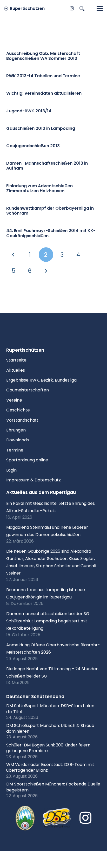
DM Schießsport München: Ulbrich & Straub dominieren (50, 728)
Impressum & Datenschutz (33, 480)
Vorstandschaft (22, 420)
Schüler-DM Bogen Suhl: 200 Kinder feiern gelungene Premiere (48, 748)
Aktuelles (15, 370)
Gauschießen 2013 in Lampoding (40, 128)
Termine (14, 450)
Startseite (16, 360)
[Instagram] (72, 8)
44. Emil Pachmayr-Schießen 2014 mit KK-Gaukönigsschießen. (51, 233)
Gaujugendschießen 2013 (33, 146)
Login (11, 470)
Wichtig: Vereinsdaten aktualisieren (44, 93)
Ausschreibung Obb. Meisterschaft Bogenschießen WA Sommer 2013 (43, 55)
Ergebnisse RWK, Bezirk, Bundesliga (41, 380)
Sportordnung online (27, 460)
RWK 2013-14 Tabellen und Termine (43, 76)
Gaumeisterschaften (27, 390)
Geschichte (18, 410)
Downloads (17, 440)
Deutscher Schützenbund (35, 696)
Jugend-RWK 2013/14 (28, 111)
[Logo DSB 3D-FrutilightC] (57, 818)
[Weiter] (46, 270)
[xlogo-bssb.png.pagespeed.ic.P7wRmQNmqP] (25, 818)
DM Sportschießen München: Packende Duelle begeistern (53, 787)
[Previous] (13, 254)
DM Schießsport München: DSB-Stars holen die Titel (50, 708)
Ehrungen (16, 430)
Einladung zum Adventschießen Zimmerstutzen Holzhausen (39, 188)
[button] (82, 8)
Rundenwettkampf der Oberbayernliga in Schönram (50, 210)
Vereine (14, 400)
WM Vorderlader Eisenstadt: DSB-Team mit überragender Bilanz (50, 767)
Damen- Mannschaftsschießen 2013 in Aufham (47, 165)
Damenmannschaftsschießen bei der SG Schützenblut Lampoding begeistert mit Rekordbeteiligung (47, 621)
